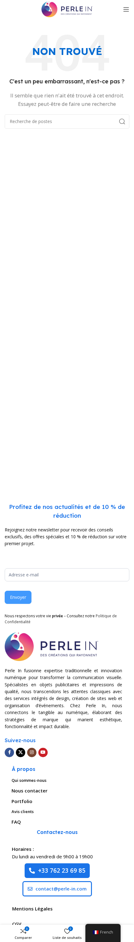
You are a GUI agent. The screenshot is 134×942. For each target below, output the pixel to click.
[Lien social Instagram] (31, 752)
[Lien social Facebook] (9, 752)
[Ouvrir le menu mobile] (126, 9)
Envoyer (18, 597)
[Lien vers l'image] (51, 646)
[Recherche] (122, 121)
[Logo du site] (66, 9)
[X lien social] (20, 752)
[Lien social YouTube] (43, 752)
